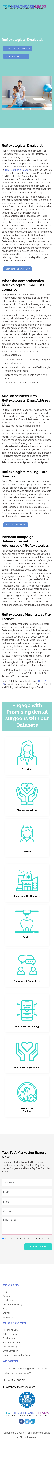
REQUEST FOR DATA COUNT (18, 269)
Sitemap (6, 1313)
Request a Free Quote (16, 56)
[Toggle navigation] (7, 13)
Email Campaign (10, 1351)
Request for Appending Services (18, 1355)
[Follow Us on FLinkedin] (32, 1421)
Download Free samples (18, 48)
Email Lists (8, 1300)
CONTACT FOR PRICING (16, 525)
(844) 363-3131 (18, 1380)
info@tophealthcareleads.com (19, 1387)
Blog (5, 1308)
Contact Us (8, 1317)
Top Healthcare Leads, (17, 169)
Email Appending (11, 1338)
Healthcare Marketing (12, 1304)
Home (6, 1292)
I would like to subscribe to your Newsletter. (27, 1238)
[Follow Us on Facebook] (21, 1421)
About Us (7, 1296)
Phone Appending (11, 1342)
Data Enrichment (10, 1334)
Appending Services (12, 1330)
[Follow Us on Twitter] (27, 1421)
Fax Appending (10, 1347)
